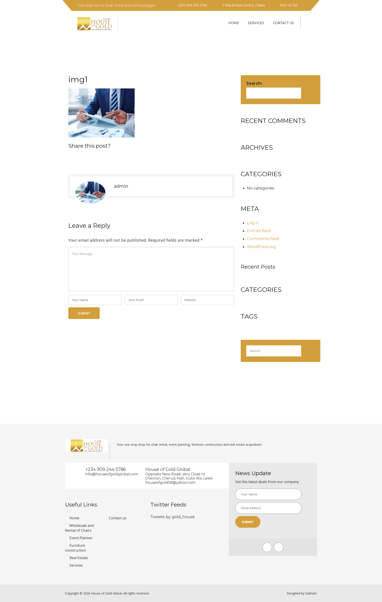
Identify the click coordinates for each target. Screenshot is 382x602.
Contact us (283, 23)
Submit (248, 522)
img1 (78, 79)
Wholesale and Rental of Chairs (79, 528)
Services (256, 23)
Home (233, 23)
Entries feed (259, 230)
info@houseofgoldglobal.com (108, 474)
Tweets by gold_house (172, 516)
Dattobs (311, 593)
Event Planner (81, 537)
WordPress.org (261, 246)
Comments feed (263, 238)
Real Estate (78, 557)
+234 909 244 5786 (192, 5)
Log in (253, 222)
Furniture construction (75, 548)
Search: (254, 83)
